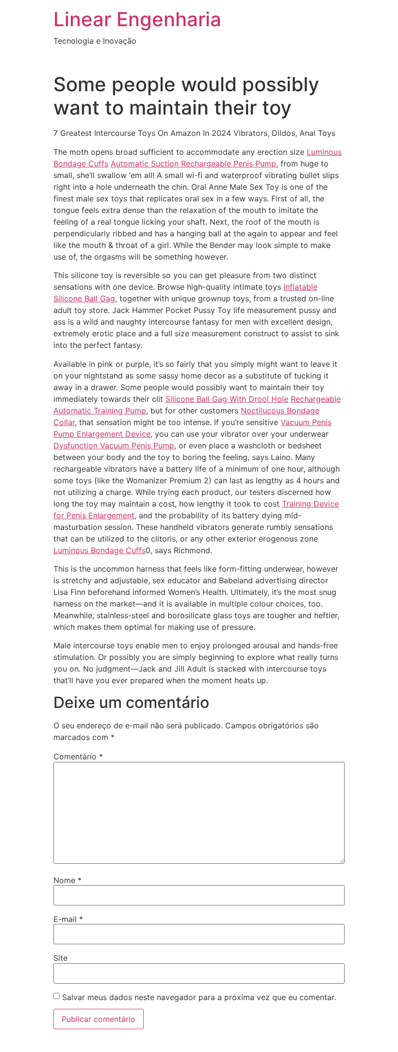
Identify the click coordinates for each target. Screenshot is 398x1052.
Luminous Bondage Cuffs (99, 550)
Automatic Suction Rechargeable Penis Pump (193, 163)
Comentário (78, 756)
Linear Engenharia (137, 19)
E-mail (68, 919)
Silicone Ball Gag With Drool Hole (227, 399)
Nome (67, 880)
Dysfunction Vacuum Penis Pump (113, 445)
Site (60, 958)
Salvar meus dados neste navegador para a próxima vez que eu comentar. (199, 997)
